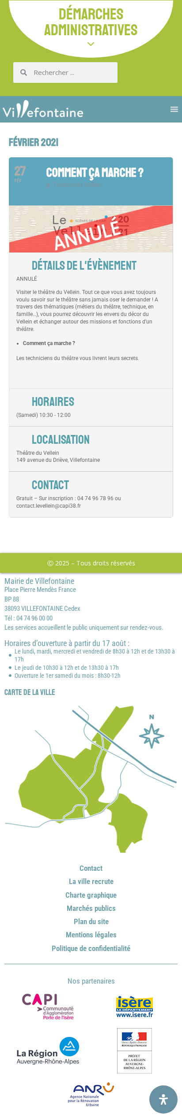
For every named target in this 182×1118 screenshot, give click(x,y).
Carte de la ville (29, 692)
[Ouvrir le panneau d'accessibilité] (163, 1099)
